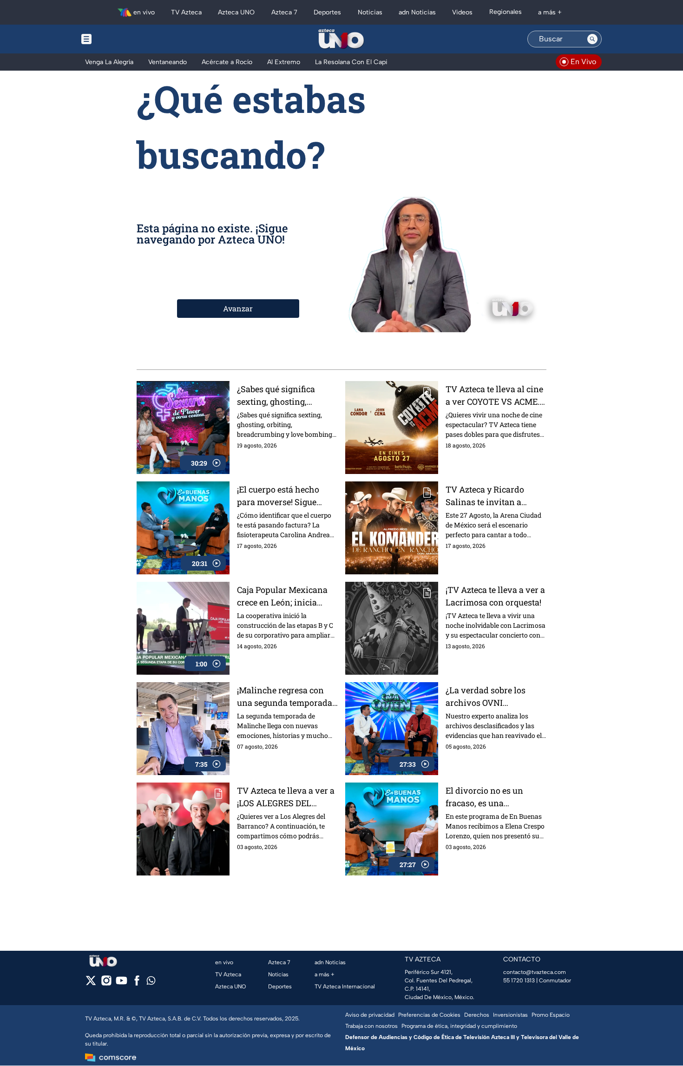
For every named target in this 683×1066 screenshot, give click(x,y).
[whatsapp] (151, 982)
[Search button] (592, 39)
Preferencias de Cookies (429, 1015)
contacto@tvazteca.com (534, 972)
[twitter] (91, 983)
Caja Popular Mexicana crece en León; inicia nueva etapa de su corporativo (282, 596)
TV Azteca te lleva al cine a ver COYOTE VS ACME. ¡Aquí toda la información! (494, 395)
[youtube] (121, 983)
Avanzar (238, 308)
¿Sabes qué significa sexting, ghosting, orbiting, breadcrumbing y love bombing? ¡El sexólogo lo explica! (285, 395)
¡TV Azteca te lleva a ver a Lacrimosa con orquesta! (495, 596)
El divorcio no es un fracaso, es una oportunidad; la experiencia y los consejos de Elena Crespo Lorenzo (495, 797)
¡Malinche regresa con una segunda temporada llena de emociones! (284, 696)
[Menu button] (118, 39)
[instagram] (106, 983)
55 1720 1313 (519, 980)
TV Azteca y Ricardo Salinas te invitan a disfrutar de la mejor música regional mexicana (485, 496)
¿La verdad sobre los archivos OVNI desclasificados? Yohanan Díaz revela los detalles (493, 696)
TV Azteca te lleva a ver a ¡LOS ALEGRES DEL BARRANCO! (286, 797)
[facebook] (137, 983)
